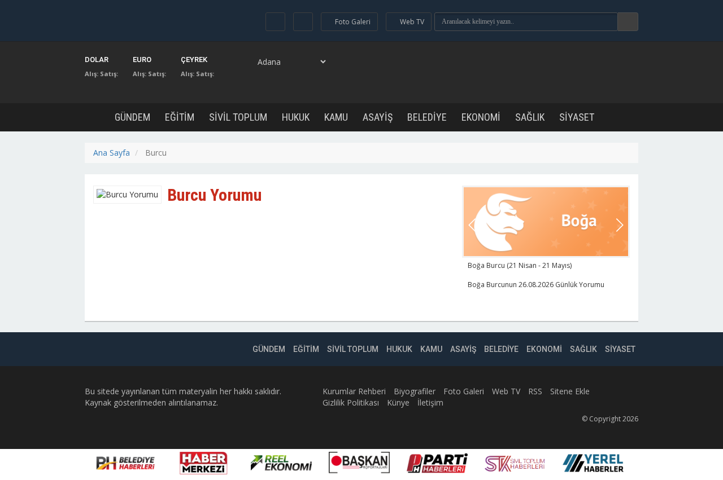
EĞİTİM (179, 117)
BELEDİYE (427, 117)
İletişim (430, 402)
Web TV (506, 391)
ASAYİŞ (378, 117)
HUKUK (296, 117)
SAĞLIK (530, 117)
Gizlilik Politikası (351, 402)
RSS (535, 391)
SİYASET (576, 117)
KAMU (336, 117)
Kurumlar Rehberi (354, 391)
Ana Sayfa (111, 152)
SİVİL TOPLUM (238, 117)
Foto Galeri (463, 391)
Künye (398, 402)
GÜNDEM (132, 117)
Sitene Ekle (570, 391)
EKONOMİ (480, 117)
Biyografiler (414, 391)
